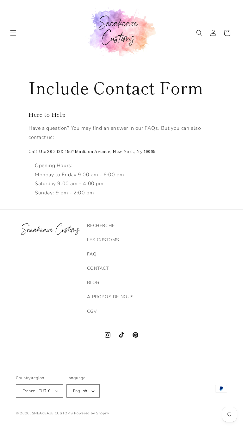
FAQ (92, 254)
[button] (13, 33)
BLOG (93, 283)
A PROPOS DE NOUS (110, 297)
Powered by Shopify (91, 413)
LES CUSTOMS (103, 240)
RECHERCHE (101, 226)
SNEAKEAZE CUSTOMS (52, 413)
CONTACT (98, 268)
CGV (92, 311)
